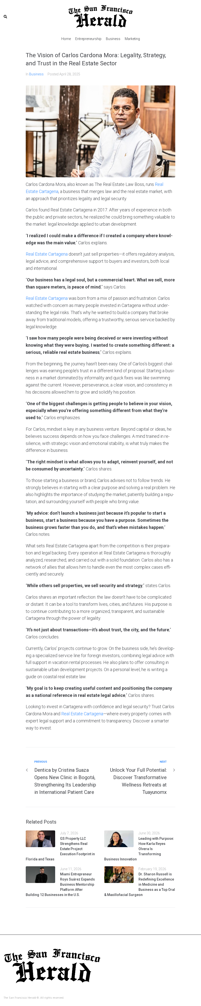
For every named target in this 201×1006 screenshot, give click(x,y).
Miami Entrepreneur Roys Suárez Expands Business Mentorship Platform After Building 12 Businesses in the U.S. (60, 884)
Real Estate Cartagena (47, 254)
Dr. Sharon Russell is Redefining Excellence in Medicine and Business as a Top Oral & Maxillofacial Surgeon (139, 884)
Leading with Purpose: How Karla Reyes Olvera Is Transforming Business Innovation (139, 849)
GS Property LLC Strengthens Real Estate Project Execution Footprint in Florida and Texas (60, 849)
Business (36, 74)
